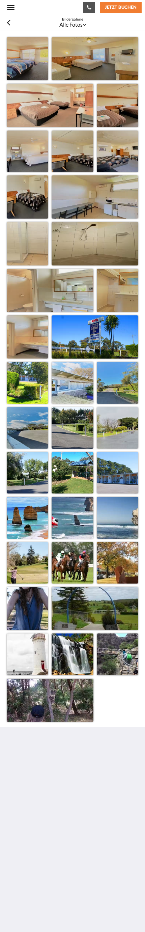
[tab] (72, 842)
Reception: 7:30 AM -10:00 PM (43, 870)
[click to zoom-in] (27, 58)
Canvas (44, 913)
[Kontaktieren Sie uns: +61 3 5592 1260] (89, 7)
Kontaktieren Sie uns (31, 865)
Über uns (17, 853)
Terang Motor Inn (38, 7)
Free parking (21, 859)
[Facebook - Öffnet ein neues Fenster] (13, 821)
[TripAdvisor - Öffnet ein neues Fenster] (32, 821)
